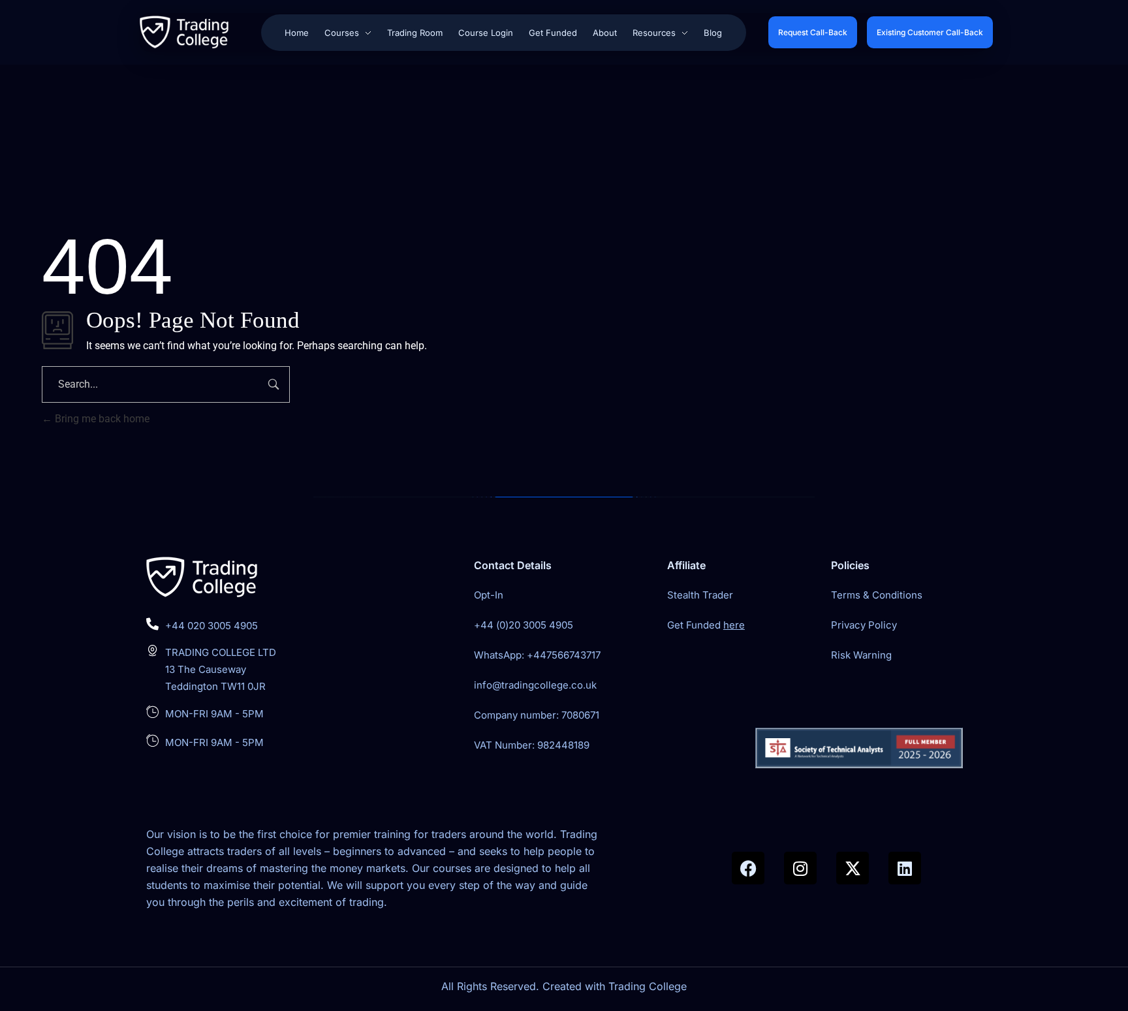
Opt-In (488, 595)
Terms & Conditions (876, 595)
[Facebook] (748, 868)
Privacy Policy (864, 625)
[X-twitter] (852, 868)
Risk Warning (861, 655)
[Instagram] (800, 868)
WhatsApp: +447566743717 (537, 655)
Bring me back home (100, 418)
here (734, 625)
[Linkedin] (904, 868)
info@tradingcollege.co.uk (535, 685)
